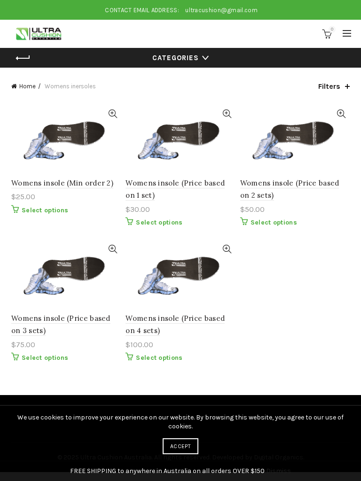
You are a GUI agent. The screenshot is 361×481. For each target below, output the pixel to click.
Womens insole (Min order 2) (62, 182)
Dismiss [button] (278, 471)
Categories (175, 58)
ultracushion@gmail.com (221, 10)
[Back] (23, 58)
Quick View (112, 114)
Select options (45, 210)
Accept (180, 446)
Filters (329, 86)
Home (27, 86)
